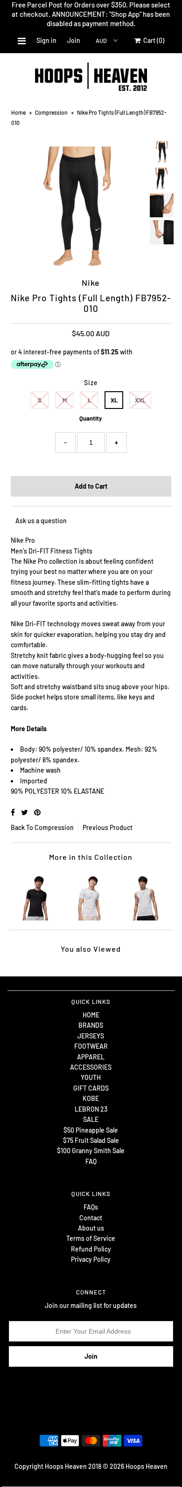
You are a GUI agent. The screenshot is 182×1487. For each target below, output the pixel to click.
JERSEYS (90, 1036)
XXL (140, 400)
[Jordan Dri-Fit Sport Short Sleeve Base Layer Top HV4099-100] (91, 895)
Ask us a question (41, 521)
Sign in (46, 40)
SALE (90, 1119)
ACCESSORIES (91, 1067)
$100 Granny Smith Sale (91, 1151)
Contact (90, 1218)
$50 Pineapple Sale (90, 1130)
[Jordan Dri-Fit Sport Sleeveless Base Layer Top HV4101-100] (144, 895)
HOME (91, 1015)
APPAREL (91, 1057)
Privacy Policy (91, 1259)
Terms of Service (90, 1238)
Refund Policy (91, 1249)
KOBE (91, 1098)
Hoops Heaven (147, 1466)
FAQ (91, 1161)
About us (91, 1228)
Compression (51, 112)
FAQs (91, 1207)
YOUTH (91, 1077)
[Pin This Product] (37, 812)
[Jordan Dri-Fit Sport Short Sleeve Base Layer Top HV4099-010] (38, 895)
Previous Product (108, 827)
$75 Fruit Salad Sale (91, 1140)
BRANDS (90, 1025)
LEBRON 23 (91, 1109)
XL (114, 400)
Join (73, 40)
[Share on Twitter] (25, 812)
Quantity (90, 418)
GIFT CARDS (91, 1088)
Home (18, 112)
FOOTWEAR (91, 1046)
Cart (152, 40)
